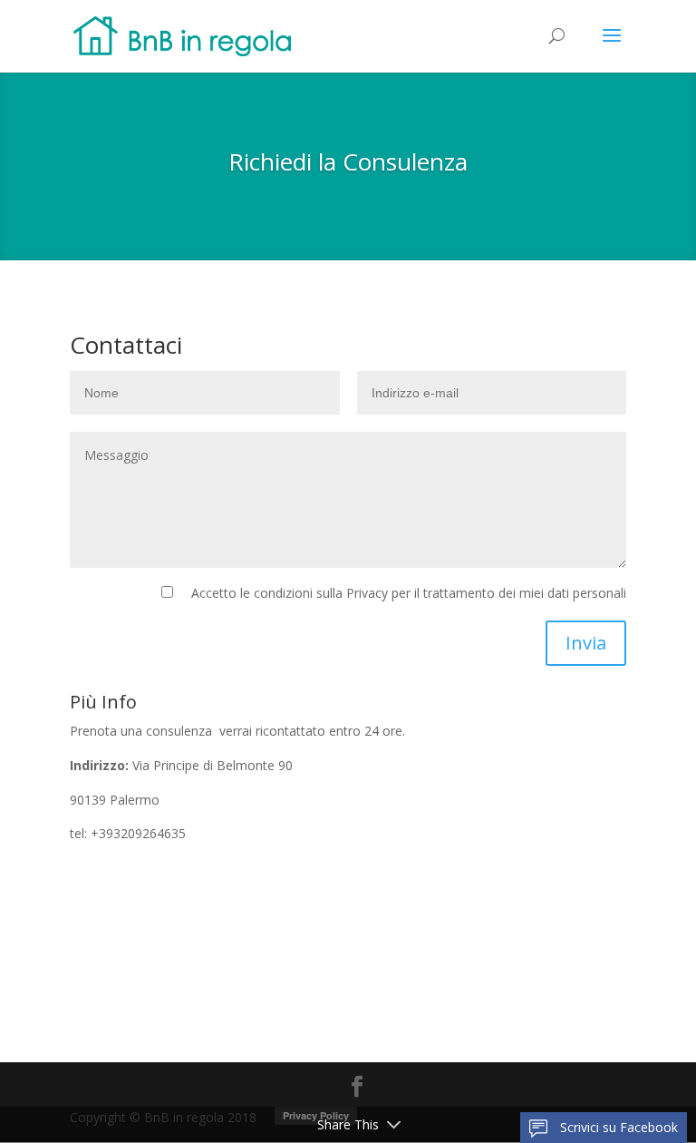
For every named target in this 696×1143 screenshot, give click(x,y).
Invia (586, 642)
